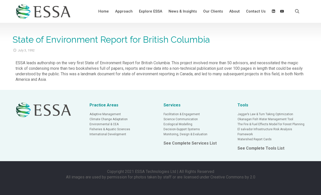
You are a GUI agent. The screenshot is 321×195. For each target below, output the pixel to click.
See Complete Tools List (260, 148)
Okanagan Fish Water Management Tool (265, 119)
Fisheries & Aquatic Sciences (110, 129)
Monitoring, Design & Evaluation (185, 134)
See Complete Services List (190, 143)
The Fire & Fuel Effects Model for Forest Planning (270, 124)
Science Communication (181, 119)
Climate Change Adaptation (109, 119)
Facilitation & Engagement (182, 114)
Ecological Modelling (178, 124)
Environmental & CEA (104, 124)
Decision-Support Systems (182, 129)
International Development (108, 134)
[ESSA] (43, 11)
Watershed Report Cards (254, 139)
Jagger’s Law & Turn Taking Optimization (265, 114)
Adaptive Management (105, 114)
